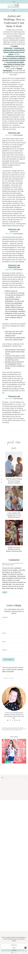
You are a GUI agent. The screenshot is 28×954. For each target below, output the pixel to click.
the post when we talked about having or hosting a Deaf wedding (14, 64)
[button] (14, 2)
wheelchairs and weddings (16, 56)
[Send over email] (1, 479)
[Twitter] (15, 720)
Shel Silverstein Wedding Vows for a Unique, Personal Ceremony (14, 481)
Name (4, 633)
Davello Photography (18, 135)
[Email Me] (20, 720)
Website (4, 649)
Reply (4, 592)
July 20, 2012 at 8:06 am (8, 564)
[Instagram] (8, 720)
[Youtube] (17, 720)
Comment (5, 617)
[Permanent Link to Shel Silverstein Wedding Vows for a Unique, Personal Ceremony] (14, 476)
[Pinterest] (10, 720)
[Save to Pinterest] (1, 475)
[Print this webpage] (1, 482)
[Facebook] (13, 720)
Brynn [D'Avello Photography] (11, 563)
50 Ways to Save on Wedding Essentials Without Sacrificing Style (14, 549)
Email (4, 641)
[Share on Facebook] (1, 471)
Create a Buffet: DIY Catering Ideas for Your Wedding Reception (14, 515)
